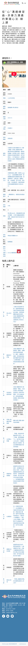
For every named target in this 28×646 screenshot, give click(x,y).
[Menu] (25, 3)
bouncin (24, 643)
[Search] (21, 3)
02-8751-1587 (10, 609)
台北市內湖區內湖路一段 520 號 (15, 603)
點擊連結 (10, 241)
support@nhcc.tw (11, 612)
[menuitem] (21, 3)
